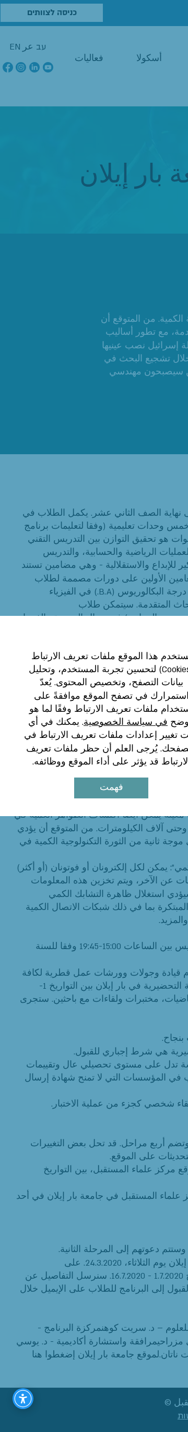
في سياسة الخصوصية (126, 722)
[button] (111, 788)
